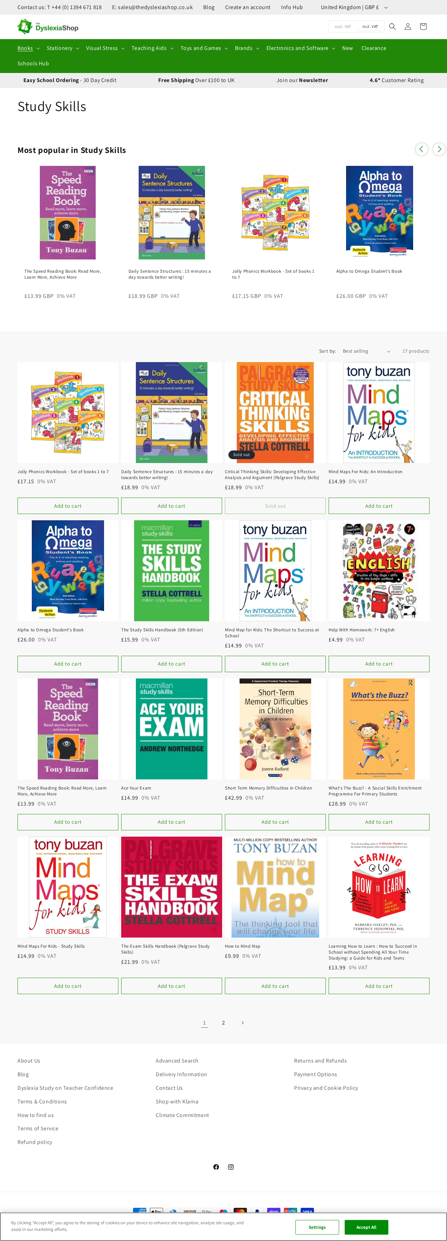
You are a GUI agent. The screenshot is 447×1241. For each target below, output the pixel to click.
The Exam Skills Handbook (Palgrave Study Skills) (165, 949)
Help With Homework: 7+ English (362, 630)
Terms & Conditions (42, 1101)
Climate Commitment (182, 1115)
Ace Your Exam (136, 788)
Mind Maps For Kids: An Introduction (366, 472)
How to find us (35, 1115)
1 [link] (204, 1022)
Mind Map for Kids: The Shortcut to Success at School (272, 633)
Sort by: (327, 351)
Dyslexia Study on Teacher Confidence (65, 1088)
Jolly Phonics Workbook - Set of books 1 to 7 (273, 274)
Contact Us (169, 1088)
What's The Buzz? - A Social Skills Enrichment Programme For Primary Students (375, 791)
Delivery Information (181, 1074)
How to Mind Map (243, 946)
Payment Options (315, 1074)
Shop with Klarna (177, 1101)
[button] (28, 48)
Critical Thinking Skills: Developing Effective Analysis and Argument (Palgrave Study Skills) (272, 474)
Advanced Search (177, 1060)
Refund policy (34, 1142)
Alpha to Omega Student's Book (369, 271)
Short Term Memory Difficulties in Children (268, 788)
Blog (208, 7)
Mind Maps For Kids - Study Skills (51, 946)
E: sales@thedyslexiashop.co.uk (152, 7)
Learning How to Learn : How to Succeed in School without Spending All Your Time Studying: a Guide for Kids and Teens (373, 952)
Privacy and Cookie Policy (326, 1088)
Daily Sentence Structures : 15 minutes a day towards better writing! (170, 274)
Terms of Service (38, 1128)
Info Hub (292, 7)
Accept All (366, 1227)
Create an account (248, 7)
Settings (317, 1227)
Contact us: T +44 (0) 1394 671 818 (59, 7)
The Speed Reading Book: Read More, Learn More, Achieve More (62, 274)
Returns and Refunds (320, 1060)
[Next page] (242, 1022)
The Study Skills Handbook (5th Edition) (162, 630)
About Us (29, 1060)
